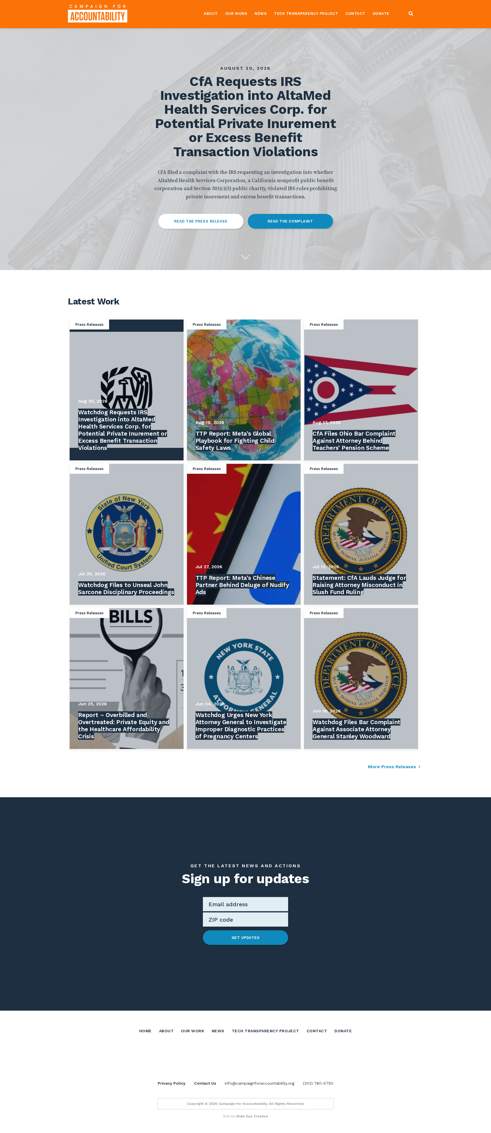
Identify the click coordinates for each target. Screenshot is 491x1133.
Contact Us (205, 1083)
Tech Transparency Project (306, 13)
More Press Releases (392, 766)
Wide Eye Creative (252, 1116)
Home (145, 1031)
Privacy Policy (172, 1083)
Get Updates (246, 937)
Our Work (236, 13)
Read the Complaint (290, 221)
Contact (355, 13)
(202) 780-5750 (318, 1083)
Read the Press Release (200, 221)
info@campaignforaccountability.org (259, 1083)
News (261, 13)
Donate (381, 13)
